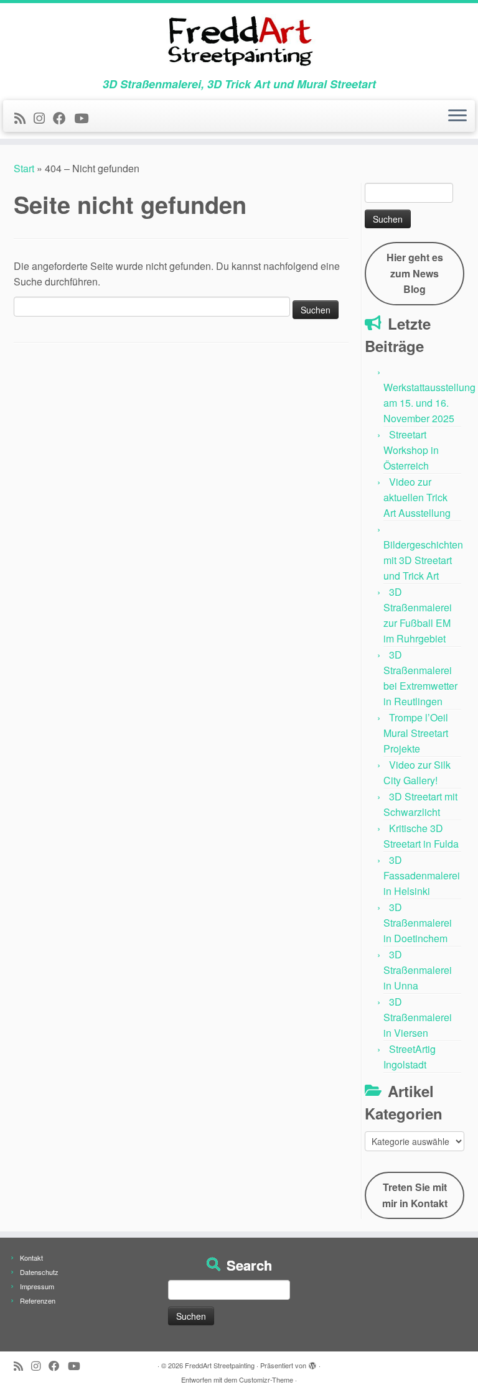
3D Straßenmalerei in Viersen (417, 1017)
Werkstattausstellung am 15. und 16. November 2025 (429, 402)
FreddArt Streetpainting (220, 1365)
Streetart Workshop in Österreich (411, 450)
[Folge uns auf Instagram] (43, 117)
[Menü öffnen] (457, 116)
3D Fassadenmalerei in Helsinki (421, 875)
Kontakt (31, 1258)
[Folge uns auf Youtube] (85, 117)
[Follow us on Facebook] (63, 117)
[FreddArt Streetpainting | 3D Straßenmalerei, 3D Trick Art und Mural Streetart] (239, 40)
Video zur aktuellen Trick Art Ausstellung (417, 497)
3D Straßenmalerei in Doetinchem (417, 922)
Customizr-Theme (266, 1379)
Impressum (37, 1286)
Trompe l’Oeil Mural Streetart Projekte (415, 733)
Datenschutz (39, 1272)
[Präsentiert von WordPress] (312, 1362)
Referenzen (37, 1300)
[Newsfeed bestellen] (24, 117)
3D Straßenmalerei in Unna (417, 970)
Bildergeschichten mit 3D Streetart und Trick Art (423, 560)
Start (24, 168)
